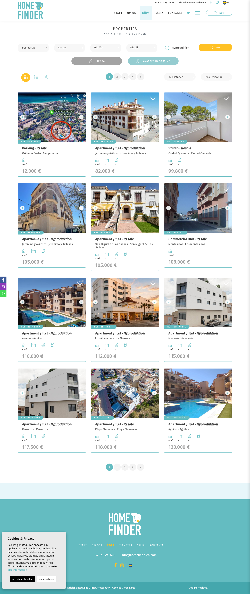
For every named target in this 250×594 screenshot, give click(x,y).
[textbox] (36, 47)
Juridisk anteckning (77, 587)
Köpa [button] (146, 12)
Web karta (129, 587)
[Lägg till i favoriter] (80, 97)
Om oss (132, 12)
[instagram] (217, 2)
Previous (21, 117)
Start (118, 12)
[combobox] (33, 48)
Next (82, 117)
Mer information (17, 570)
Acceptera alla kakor (22, 579)
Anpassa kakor (46, 579)
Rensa (100, 61)
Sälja (159, 12)
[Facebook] (211, 2)
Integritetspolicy (100, 587)
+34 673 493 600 (164, 2)
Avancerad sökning (156, 61)
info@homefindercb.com (192, 2)
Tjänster (125, 545)
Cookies (116, 587)
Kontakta (175, 12)
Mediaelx (202, 587)
